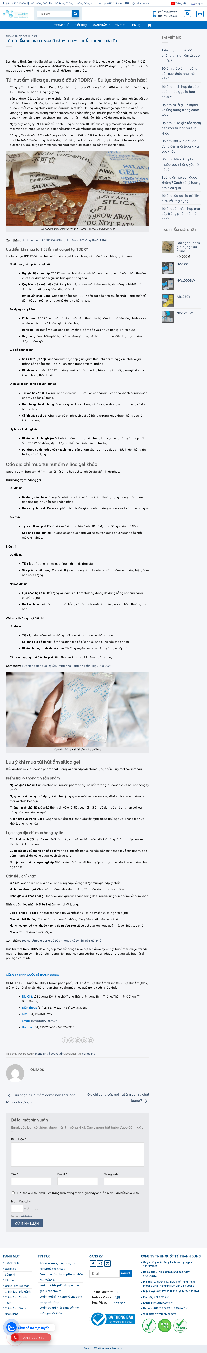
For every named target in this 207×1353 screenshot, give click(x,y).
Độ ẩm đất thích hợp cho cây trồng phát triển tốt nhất (181, 213)
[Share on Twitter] (71, 1040)
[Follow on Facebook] (93, 1263)
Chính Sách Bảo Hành (17, 1291)
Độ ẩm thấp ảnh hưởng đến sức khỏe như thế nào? (179, 73)
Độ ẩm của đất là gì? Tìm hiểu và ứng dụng (181, 198)
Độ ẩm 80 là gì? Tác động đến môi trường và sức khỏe (181, 127)
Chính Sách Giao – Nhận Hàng (15, 1310)
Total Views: (100, 1302)
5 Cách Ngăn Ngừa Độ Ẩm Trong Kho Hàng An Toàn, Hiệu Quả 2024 (66, 665)
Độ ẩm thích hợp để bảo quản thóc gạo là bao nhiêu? (180, 91)
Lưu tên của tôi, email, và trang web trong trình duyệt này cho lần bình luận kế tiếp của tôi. (78, 1193)
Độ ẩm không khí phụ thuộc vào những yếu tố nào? (180, 164)
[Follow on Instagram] (100, 1263)
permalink (88, 1053)
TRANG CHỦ (61, 25)
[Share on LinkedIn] (91, 1040)
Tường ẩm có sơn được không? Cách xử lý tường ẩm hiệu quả (181, 182)
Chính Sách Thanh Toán (16, 1299)
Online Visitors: (102, 1292)
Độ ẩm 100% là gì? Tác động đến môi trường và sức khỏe (180, 145)
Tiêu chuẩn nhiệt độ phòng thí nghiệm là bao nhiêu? (181, 55)
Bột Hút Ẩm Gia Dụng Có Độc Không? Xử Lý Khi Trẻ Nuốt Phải (61, 940)
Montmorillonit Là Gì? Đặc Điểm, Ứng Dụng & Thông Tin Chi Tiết (64, 240)
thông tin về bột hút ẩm (21, 36)
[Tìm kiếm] (75, 13)
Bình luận (18, 1139)
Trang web (111, 1174)
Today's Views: (102, 1297)
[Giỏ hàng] (149, 25)
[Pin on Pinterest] (84, 1040)
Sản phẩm (100, 25)
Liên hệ (135, 25)
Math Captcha (21, 1201)
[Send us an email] (200, 14)
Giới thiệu (81, 25)
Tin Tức (120, 25)
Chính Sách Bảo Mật (17, 1285)
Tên (14, 1174)
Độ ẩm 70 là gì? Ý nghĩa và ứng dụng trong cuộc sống (180, 109)
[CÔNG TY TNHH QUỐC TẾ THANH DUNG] (15, 14)
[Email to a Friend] (78, 1040)
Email (62, 1174)
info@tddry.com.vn (44, 1020)
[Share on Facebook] (65, 1040)
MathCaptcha (26, 1216)
